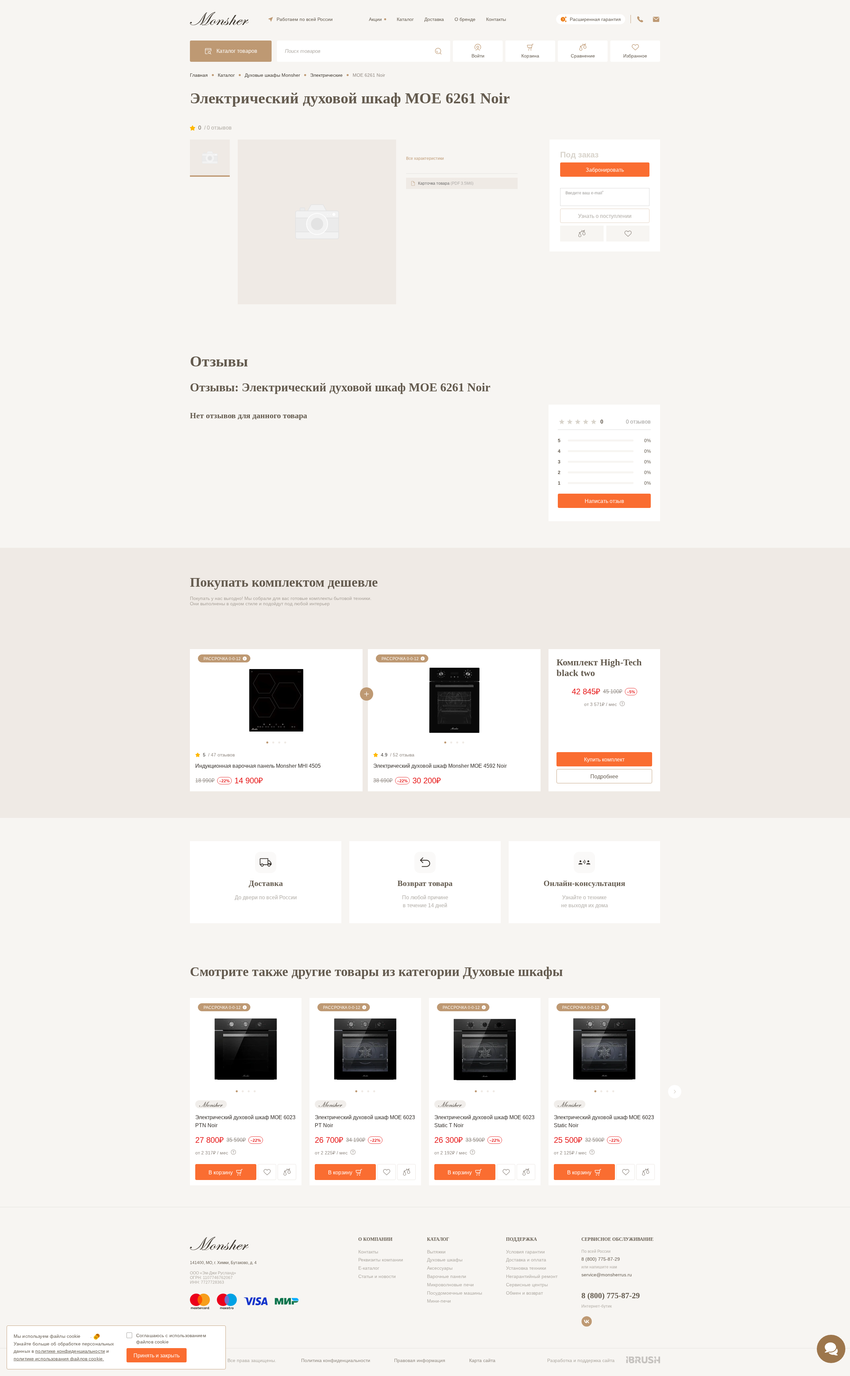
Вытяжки (436, 1251)
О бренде (465, 19)
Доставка (434, 19)
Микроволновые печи (450, 1284)
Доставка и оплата (526, 1259)
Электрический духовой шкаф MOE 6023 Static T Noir (484, 1121)
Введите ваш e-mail (584, 193)
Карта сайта (482, 1360)
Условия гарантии (525, 1251)
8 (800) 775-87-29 (600, 1259)
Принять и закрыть (156, 1355)
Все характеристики (425, 158)
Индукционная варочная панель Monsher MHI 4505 (258, 766)
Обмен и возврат (524, 1293)
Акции (375, 19)
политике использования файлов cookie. (59, 1358)
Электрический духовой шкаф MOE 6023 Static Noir (604, 1121)
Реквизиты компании (380, 1259)
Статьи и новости (377, 1276)
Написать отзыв (604, 501)
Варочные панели (446, 1276)
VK (586, 1321)
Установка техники (526, 1268)
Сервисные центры (527, 1284)
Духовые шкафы (445, 1259)
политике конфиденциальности (70, 1351)
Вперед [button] (674, 1091)
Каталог (405, 19)
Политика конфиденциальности (335, 1360)
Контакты (496, 19)
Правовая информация (419, 1360)
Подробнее (604, 776)
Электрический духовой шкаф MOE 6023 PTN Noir (245, 1121)
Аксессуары (440, 1268)
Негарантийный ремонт (531, 1276)
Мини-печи (439, 1301)
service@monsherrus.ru (606, 1274)
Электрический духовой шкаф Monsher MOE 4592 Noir (440, 766)
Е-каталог (368, 1268)
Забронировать (605, 170)
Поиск (438, 51)
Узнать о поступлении (605, 216)
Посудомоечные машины (454, 1293)
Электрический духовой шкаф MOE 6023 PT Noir (365, 1121)
